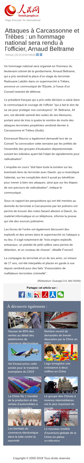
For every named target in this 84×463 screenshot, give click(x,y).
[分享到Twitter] (29, 294)
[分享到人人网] (53, 294)
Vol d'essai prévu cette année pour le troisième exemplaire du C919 (23, 367)
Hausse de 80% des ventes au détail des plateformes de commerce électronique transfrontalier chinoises (23, 339)
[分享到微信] (60, 294)
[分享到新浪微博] (37, 294)
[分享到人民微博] (45, 294)
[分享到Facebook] (22, 294)
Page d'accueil (13, 20)
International (33, 20)
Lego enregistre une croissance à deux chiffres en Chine (57, 367)
